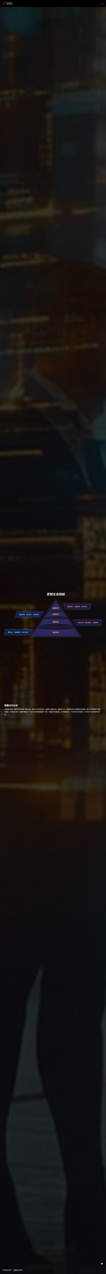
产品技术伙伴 (6, 1270)
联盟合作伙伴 (18, 1270)
